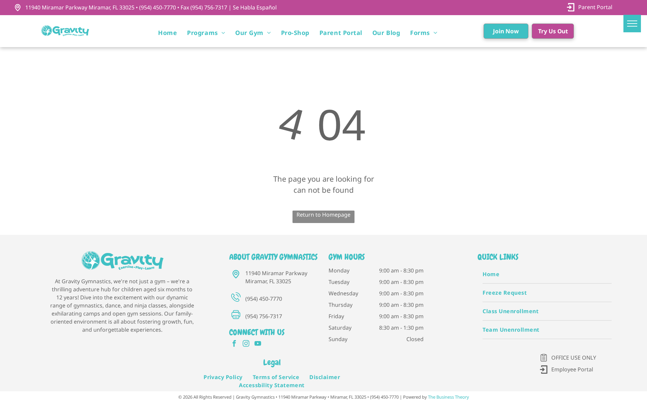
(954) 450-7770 (263, 298)
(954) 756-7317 (263, 316)
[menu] (632, 23)
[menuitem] (167, 32)
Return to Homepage (323, 214)
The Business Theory (448, 397)
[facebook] (234, 344)
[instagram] (246, 344)
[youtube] (258, 344)
